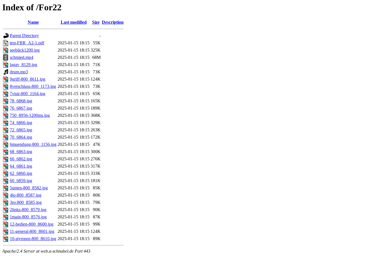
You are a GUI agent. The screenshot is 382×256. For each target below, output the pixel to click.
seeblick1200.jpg (25, 50)
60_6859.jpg (21, 180)
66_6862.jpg (21, 158)
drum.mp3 (19, 71)
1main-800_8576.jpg (28, 216)
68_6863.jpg (21, 151)
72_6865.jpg (21, 129)
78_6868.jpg (21, 100)
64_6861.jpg (21, 166)
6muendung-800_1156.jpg (33, 144)
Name (33, 22)
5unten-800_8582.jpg (29, 187)
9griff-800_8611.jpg (27, 79)
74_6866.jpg (21, 122)
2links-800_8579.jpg (28, 209)
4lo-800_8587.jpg (25, 195)
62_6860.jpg (21, 173)
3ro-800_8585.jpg (26, 202)
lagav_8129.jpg (23, 64)
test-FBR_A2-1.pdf (27, 42)
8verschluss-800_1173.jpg (33, 86)
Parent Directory (24, 35)
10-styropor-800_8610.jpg (33, 238)
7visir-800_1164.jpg (27, 93)
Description (113, 22)
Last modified (74, 22)
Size (96, 22)
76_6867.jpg (21, 108)
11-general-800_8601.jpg (32, 231)
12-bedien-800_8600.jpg (31, 224)
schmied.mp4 (21, 57)
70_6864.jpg (21, 137)
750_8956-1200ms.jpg (30, 115)
